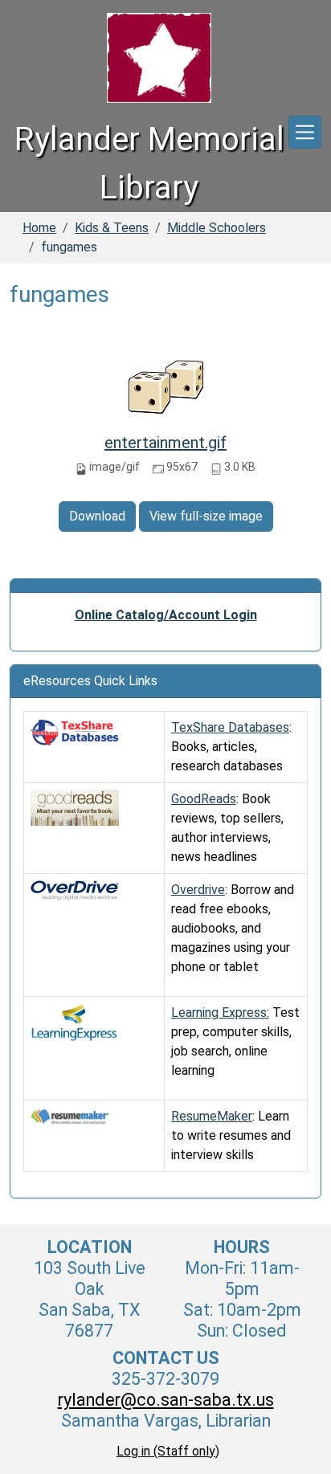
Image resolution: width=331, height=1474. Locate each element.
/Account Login (210, 615)
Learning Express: (220, 1012)
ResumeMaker (211, 1116)
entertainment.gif (165, 442)
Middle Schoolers (216, 227)
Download (97, 516)
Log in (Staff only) (167, 1451)
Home (39, 227)
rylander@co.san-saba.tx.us (166, 1400)
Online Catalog (119, 615)
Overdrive (198, 889)
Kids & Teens (112, 227)
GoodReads (203, 798)
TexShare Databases (230, 727)
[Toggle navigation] (304, 132)
